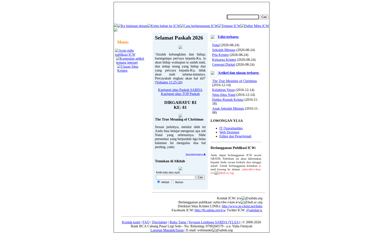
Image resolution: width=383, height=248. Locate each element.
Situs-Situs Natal (223, 95)
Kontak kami (131, 222)
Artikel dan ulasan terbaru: (238, 73)
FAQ (146, 222)
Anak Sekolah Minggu (228, 108)
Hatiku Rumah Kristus (228, 99)
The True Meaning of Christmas (234, 81)
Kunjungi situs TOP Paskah (180, 94)
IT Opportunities (231, 128)
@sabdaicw (254, 210)
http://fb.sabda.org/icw (210, 210)
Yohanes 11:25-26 (168, 82)
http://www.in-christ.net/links (242, 206)
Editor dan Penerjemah (235, 136)
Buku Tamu (178, 222)
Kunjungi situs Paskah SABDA (180, 90)
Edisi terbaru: (228, 37)
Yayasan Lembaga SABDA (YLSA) (214, 222)
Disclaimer (159, 222)
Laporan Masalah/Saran (167, 230)
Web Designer (229, 132)
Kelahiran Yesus (223, 90)
